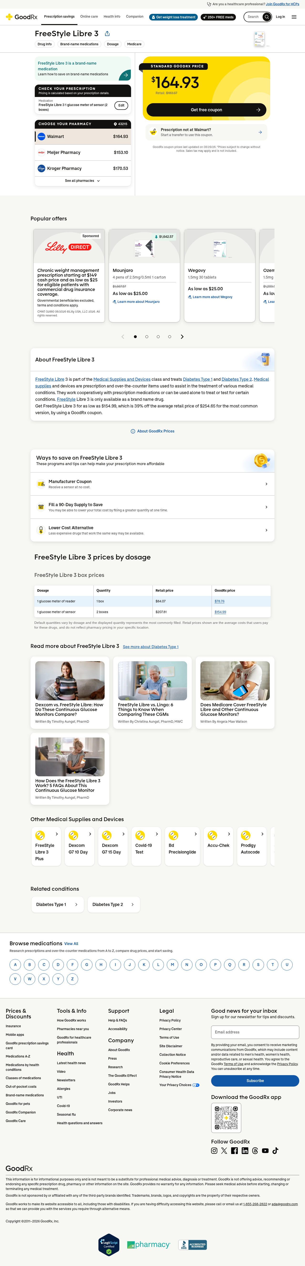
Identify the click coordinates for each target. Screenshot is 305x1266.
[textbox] (255, 1032)
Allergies (63, 1089)
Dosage (113, 44)
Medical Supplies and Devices (122, 379)
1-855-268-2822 (255, 1204)
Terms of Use (169, 1037)
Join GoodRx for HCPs (282, 4)
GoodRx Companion (21, 1112)
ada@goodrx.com (285, 1204)
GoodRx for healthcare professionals (74, 1039)
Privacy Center (170, 1029)
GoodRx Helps (119, 1084)
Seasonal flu (66, 1114)
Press (112, 1058)
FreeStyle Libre (49, 379)
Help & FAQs (117, 1020)
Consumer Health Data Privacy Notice (177, 1074)
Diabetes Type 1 (198, 379)
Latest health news (71, 1063)
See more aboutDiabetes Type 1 (150, 646)
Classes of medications (23, 1078)
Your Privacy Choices (175, 1085)
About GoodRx (119, 1050)
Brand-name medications (79, 44)
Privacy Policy (170, 1020)
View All (71, 943)
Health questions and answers (79, 1123)
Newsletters (66, 1080)
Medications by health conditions (23, 1067)
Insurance (13, 1026)
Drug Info (45, 44)
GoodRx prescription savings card (27, 1045)
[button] (172, 17)
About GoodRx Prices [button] (155, 431)
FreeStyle (66, 399)
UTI (59, 1097)
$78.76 (219, 601)
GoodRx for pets (18, 1104)
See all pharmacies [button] (79, 180)
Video (61, 1071)
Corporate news (120, 1110)
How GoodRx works (71, 1020)
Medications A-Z (18, 1056)
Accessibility (117, 1029)
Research (115, 1067)
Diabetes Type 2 (237, 379)
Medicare (134, 44)
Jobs (112, 1093)
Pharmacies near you (73, 1029)
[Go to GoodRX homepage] (21, 16)
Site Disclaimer (170, 1046)
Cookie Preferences (174, 1063)
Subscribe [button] (273, 1082)
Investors (115, 1101)
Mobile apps (15, 1034)
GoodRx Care (16, 1121)
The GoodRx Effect (122, 1075)
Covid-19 (63, 1106)
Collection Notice (172, 1054)
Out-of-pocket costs (21, 1086)
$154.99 (220, 612)
